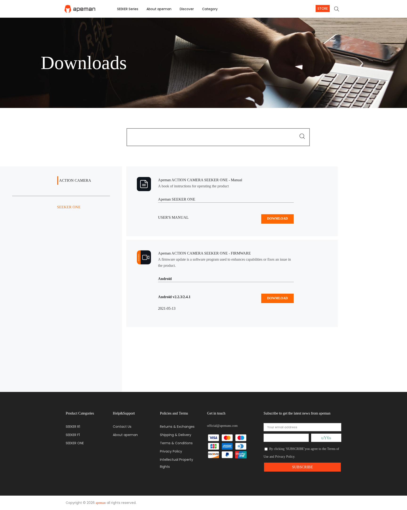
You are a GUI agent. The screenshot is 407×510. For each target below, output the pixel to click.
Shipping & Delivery (175, 434)
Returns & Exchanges (177, 426)
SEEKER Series (127, 9)
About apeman (159, 9)
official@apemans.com (222, 426)
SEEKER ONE (75, 443)
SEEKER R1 (73, 426)
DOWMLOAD (277, 218)
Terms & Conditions (176, 443)
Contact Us (122, 426)
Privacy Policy (171, 451)
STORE (322, 8)
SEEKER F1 (73, 434)
